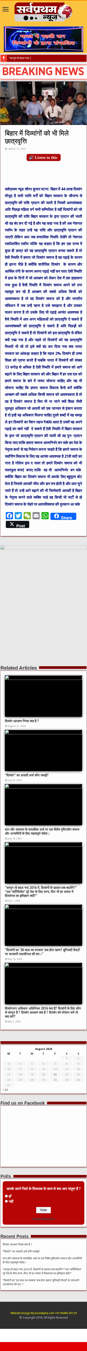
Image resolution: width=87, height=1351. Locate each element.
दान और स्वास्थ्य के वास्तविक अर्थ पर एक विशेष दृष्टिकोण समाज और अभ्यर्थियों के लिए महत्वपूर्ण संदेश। (42, 831)
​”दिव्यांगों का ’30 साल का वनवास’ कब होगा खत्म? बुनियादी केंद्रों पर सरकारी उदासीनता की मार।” (42, 952)
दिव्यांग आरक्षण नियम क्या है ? (22, 721)
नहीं (11, 1201)
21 (55, 1074)
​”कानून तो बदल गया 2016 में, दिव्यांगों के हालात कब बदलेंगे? (39, 58)
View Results (44, 1219)
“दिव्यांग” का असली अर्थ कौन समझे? (27, 775)
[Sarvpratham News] (43, 11)
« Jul (5, 1089)
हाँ (10, 1196)
